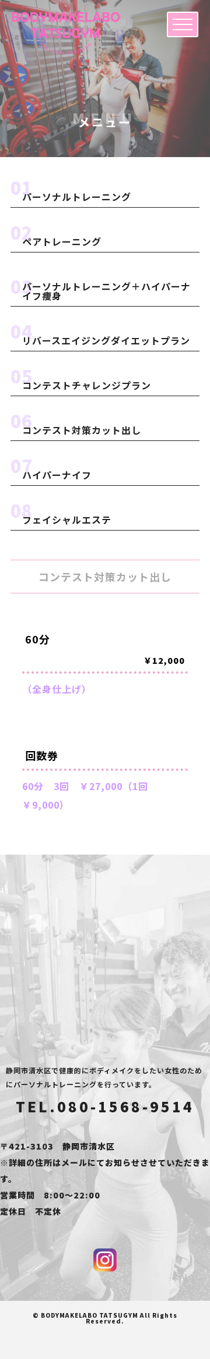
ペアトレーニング (62, 241)
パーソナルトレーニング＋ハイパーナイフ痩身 (106, 291)
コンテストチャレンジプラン (86, 385)
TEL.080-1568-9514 (105, 1106)
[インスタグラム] (105, 1260)
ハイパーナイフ (57, 475)
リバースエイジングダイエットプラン (106, 340)
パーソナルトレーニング (76, 197)
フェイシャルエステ (66, 519)
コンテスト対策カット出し (81, 430)
